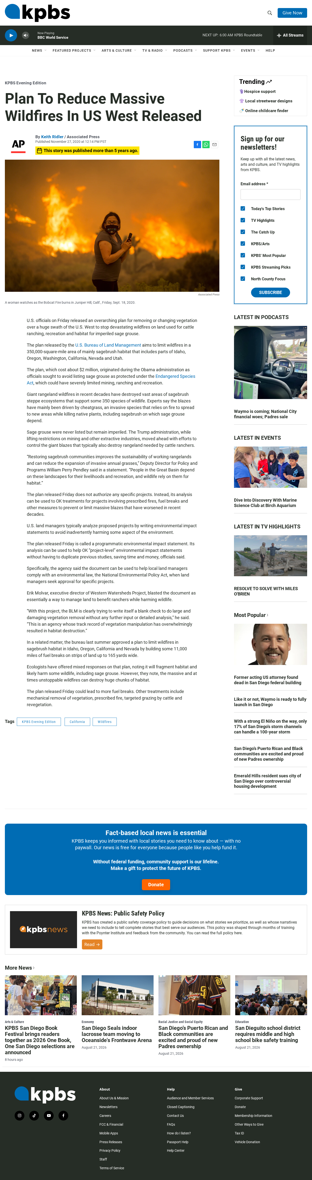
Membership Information (253, 1116)
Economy (88, 1022)
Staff (103, 1159)
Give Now (292, 13)
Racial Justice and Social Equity (180, 1022)
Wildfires (105, 722)
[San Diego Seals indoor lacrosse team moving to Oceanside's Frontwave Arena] (118, 995)
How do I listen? (179, 1133)
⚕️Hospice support (257, 91)
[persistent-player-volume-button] (25, 35)
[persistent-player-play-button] (11, 35)
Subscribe (270, 292)
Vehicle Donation (247, 1142)
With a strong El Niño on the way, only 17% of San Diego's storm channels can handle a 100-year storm (270, 726)
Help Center (176, 1150)
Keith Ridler (52, 136)
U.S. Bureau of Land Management (107, 345)
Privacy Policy (109, 1150)
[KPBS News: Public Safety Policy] (43, 929)
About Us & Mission (114, 1098)
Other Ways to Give (249, 1124)
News (37, 50)
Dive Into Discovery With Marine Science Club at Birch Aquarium (265, 502)
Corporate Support (249, 1098)
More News (18, 968)
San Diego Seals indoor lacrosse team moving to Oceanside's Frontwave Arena (117, 1034)
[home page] (37, 13)
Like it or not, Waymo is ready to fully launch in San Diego (270, 702)
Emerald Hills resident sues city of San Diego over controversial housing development (267, 781)
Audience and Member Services (190, 1098)
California (77, 722)
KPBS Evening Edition (25, 82)
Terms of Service (111, 1168)
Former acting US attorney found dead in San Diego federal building (267, 680)
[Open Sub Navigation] (46, 50)
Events (248, 50)
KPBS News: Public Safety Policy (123, 913)
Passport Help (177, 1142)
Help (270, 50)
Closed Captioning (181, 1107)
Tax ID (239, 1133)
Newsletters (108, 1107)
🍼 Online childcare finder (263, 110)
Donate (156, 884)
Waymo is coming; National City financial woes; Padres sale (265, 414)
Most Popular (250, 615)
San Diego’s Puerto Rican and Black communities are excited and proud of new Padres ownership (268, 754)
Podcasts (183, 50)
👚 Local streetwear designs (265, 100)
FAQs (171, 1124)
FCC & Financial (111, 1124)
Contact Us (175, 1116)
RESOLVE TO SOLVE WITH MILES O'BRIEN (266, 591)
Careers (105, 1116)
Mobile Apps (108, 1133)
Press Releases (110, 1142)
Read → (92, 944)
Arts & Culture (117, 50)
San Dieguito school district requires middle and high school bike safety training (267, 1034)
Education (242, 1022)
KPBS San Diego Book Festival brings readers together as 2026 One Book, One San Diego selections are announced (40, 1040)
